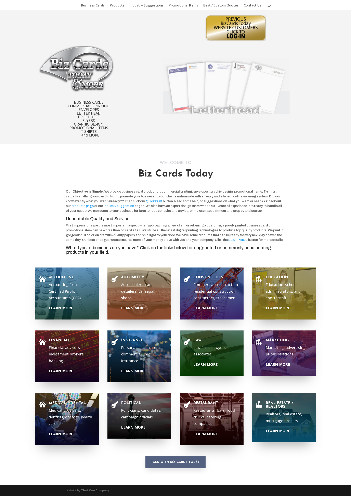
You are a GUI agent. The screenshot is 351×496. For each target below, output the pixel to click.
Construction (208, 277)
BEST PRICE (237, 240)
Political (131, 403)
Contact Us (252, 6)
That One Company (95, 490)
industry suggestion (119, 206)
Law (197, 340)
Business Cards (93, 6)
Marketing (277, 340)
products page (83, 206)
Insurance (132, 340)
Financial (59, 340)
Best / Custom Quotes (220, 6)
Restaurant (205, 403)
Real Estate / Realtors (279, 405)
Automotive (134, 277)
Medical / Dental (67, 403)
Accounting (62, 277)
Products (117, 6)
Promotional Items (183, 6)
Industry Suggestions (147, 6)
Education (277, 277)
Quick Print (154, 201)
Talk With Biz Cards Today (175, 462)
